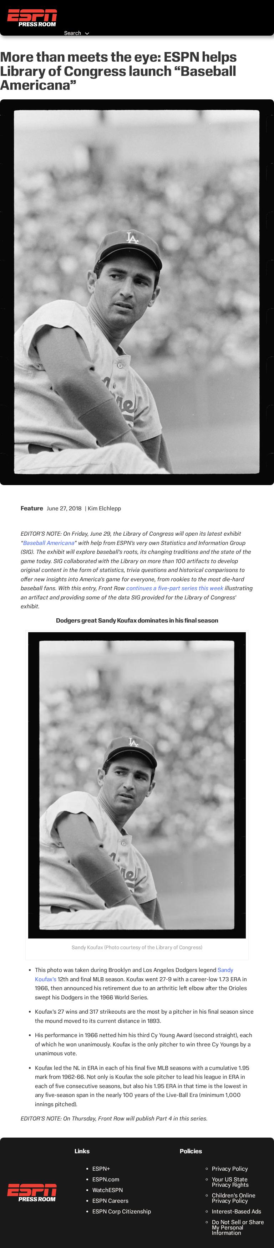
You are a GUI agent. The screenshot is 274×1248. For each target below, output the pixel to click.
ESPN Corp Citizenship (121, 1211)
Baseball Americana (48, 543)
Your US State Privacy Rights (230, 1182)
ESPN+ (101, 1168)
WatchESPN (107, 1190)
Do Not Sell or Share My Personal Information (238, 1227)
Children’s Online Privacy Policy (233, 1198)
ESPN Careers (110, 1200)
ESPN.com (105, 1179)
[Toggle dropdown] (87, 33)
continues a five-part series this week (174, 588)
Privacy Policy (230, 1168)
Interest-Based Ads (236, 1211)
